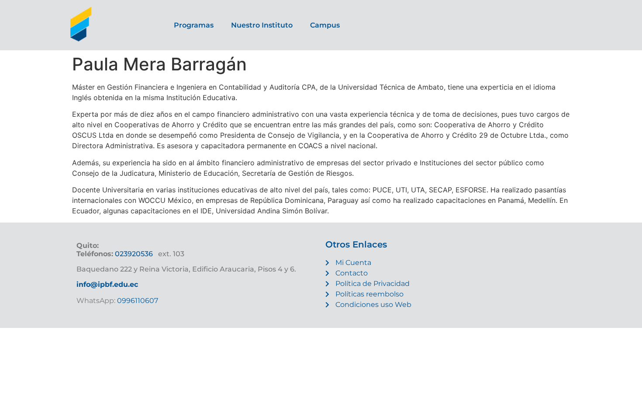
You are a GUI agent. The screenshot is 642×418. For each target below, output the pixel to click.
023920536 (134, 254)
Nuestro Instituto (262, 25)
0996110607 (136, 300)
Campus (325, 25)
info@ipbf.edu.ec (107, 284)
